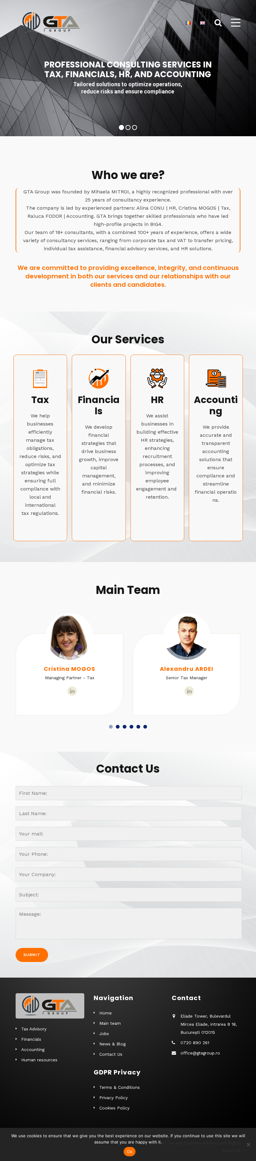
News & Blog (112, 1043)
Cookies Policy (114, 1107)
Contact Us (110, 1054)
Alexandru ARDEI (186, 669)
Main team (110, 1023)
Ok (129, 1151)
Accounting (32, 1049)
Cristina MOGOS (69, 669)
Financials (31, 1039)
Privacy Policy (113, 1097)
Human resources (39, 1059)
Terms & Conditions (119, 1087)
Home (105, 1012)
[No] (248, 1144)
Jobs (104, 1033)
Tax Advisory (34, 1028)
